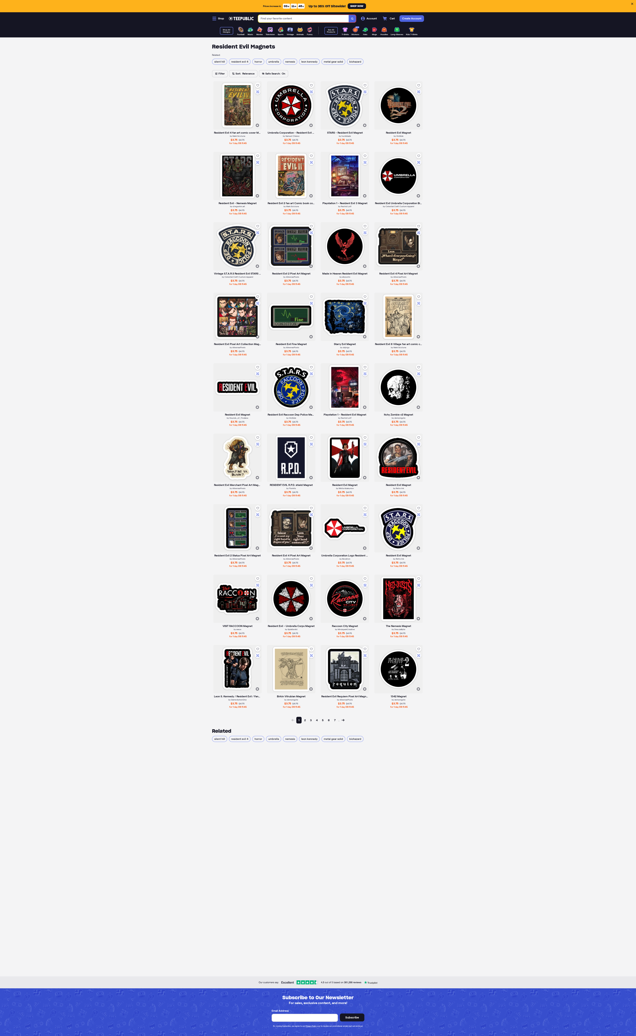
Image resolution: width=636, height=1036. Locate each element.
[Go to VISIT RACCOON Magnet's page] (237, 599)
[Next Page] (343, 720)
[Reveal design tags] (257, 125)
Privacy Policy (311, 1026)
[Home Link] (241, 19)
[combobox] (303, 18)
